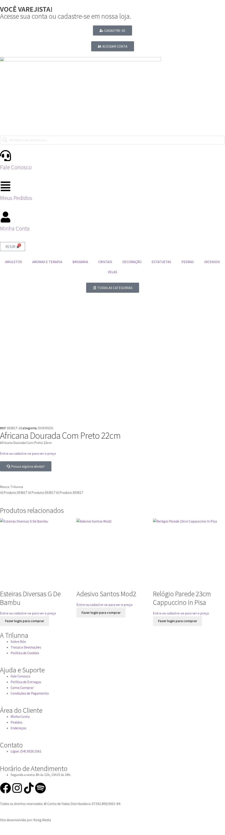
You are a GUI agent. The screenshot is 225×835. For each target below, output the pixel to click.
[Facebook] (5, 788)
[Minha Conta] (5, 217)
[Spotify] (40, 788)
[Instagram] (17, 788)
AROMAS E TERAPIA (47, 262)
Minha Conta (14, 228)
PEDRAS (187, 262)
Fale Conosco (16, 167)
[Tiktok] (28, 788)
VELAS (112, 272)
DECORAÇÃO (132, 262)
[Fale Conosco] (5, 155)
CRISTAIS (105, 262)
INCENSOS (212, 262)
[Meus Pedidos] (5, 186)
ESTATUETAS (161, 262)
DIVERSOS (45, 428)
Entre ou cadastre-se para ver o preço (28, 453)
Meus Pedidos (16, 197)
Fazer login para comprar (24, 621)
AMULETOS (13, 262)
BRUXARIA (80, 262)
